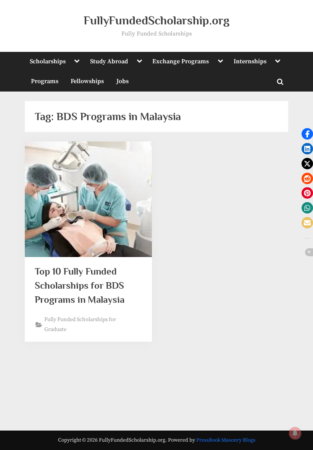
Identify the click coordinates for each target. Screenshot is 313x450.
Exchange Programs (180, 61)
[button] (307, 134)
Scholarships (48, 61)
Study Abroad (109, 61)
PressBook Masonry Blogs (225, 440)
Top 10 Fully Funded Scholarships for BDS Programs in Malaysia (79, 285)
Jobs (122, 81)
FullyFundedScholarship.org (156, 20)
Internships (250, 61)
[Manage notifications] (295, 433)
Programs (44, 81)
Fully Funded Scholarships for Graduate (80, 324)
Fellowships (87, 81)
